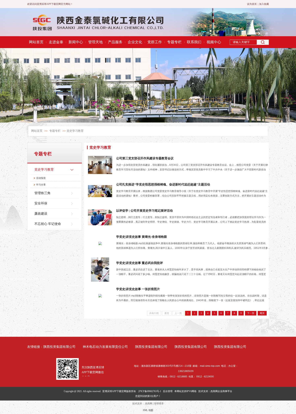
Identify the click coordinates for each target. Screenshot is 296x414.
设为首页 (252, 4)
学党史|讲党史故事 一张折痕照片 (138, 289)
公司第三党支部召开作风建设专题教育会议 (145, 158)
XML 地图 (148, 410)
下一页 (250, 313)
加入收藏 (264, 4)
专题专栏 (55, 130)
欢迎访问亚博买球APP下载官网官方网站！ (50, 4)
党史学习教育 (75, 130)
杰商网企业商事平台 (221, 391)
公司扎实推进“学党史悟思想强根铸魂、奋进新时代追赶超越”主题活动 (163, 184)
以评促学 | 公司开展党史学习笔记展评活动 (144, 210)
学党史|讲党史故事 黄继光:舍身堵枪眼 (141, 236)
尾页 (262, 313)
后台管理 (168, 391)
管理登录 (159, 403)
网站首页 (36, 130)
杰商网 (148, 403)
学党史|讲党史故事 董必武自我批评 (139, 263)
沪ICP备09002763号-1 (149, 391)
